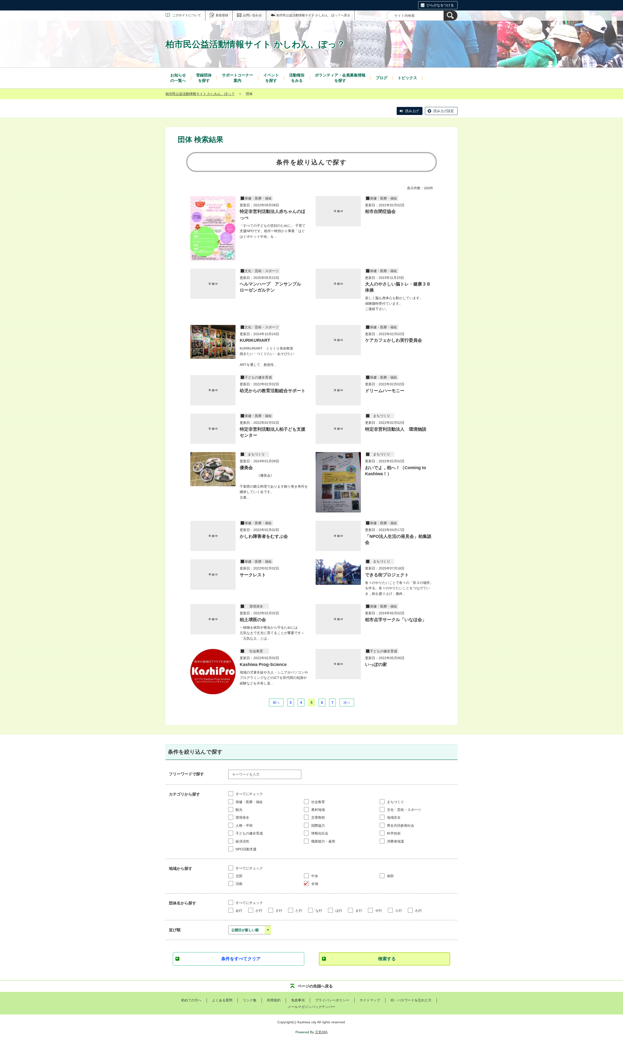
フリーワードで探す (186, 774)
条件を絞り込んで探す (311, 162)
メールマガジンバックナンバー (311, 1007)
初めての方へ (191, 1000)
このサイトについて (187, 15)
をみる (297, 78)
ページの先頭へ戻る (315, 986)
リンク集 (250, 1000)
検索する (387, 958)
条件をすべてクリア (241, 958)
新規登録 (222, 15)
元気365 (321, 1032)
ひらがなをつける (440, 5)
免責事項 (298, 1000)
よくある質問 (222, 1000)
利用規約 (274, 1000)
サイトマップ (370, 1000)
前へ (276, 702)
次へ (346, 702)
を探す (204, 78)
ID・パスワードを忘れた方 (411, 1000)
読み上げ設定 (443, 111)
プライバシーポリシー (332, 1000)
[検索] (450, 15)
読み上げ (412, 111)
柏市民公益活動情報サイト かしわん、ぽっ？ (200, 94)
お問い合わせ (252, 15)
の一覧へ (178, 78)
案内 (237, 78)
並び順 (175, 930)
